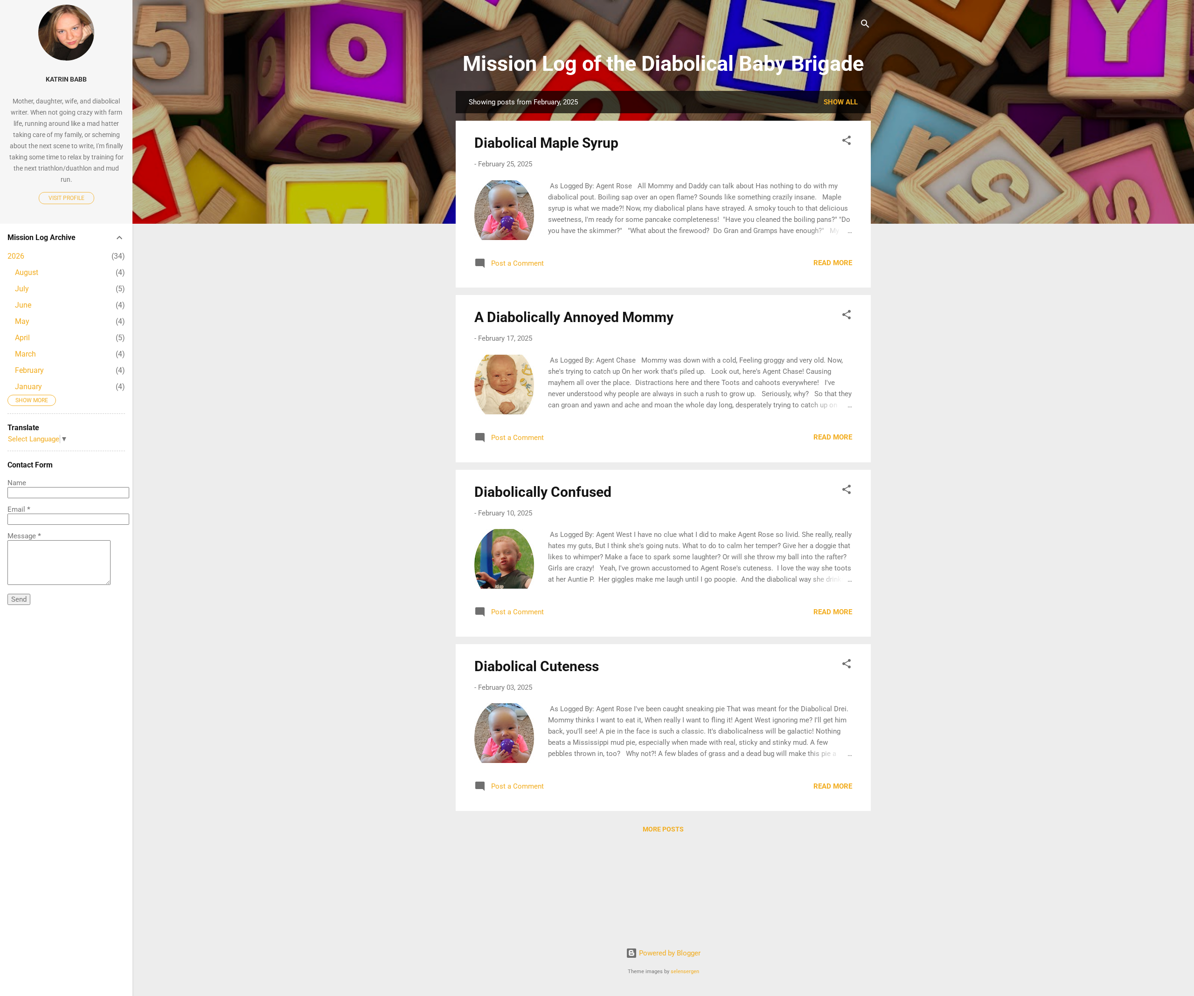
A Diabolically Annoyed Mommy (573, 317)
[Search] (865, 25)
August (26, 272)
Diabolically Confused (542, 492)
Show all (841, 102)
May (22, 321)
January (28, 386)
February (29, 370)
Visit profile (66, 198)
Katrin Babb (66, 79)
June (23, 305)
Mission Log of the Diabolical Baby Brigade (663, 63)
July (22, 288)
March (25, 354)
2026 (15, 256)
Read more (832, 263)
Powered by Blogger (669, 953)
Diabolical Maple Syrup (546, 143)
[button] (846, 142)
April (22, 337)
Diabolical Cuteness (536, 666)
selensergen (685, 972)
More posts (663, 829)
